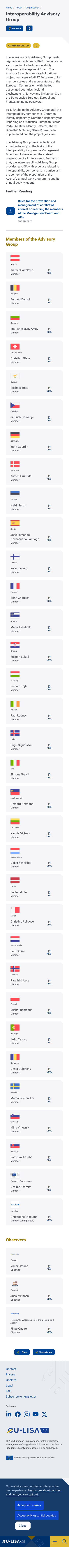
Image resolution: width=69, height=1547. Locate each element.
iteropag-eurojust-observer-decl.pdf (49, 1298)
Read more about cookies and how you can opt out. (33, 1492)
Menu (54, 1541)
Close (22, 1525)
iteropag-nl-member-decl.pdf (49, 953)
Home (9, 7)
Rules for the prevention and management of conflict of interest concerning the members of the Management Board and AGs (40, 209)
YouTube (35, 1414)
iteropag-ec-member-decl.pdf (49, 1189)
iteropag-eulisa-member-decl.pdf (49, 1218)
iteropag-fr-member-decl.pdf (49, 600)
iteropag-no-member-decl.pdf (49, 982)
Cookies (11, 1380)
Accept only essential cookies (36, 1515)
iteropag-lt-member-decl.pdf (49, 835)
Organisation (32, 7)
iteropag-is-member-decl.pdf (49, 747)
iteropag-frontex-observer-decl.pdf (49, 1330)
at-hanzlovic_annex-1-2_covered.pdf (49, 272)
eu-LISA (15, 1541)
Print (29, 28)
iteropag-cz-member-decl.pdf (49, 419)
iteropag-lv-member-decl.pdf (49, 894)
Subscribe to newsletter (21, 1396)
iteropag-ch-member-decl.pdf (49, 360)
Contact (11, 1369)
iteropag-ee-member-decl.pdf (49, 507)
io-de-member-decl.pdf (49, 448)
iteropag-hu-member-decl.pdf (49, 688)
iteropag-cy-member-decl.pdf (49, 390)
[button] (22, 1352)
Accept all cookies (29, 1505)
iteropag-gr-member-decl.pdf (49, 629)
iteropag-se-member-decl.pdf (49, 1100)
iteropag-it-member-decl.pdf (49, 776)
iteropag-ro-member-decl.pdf (49, 1070)
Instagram (27, 1414)
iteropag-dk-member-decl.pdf (49, 478)
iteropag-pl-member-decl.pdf (49, 1012)
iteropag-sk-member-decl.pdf (49, 1159)
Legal (9, 1385)
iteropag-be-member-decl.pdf (49, 301)
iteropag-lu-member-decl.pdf (49, 864)
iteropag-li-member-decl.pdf (49, 806)
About (19, 7)
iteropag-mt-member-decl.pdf (49, 923)
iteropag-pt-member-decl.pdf (49, 1041)
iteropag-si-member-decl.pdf (49, 1129)
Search (64, 1541)
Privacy (10, 1374)
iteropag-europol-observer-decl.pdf (49, 1268)
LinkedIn (9, 1414)
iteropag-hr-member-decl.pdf (49, 658)
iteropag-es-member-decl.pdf (49, 539)
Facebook (18, 1414)
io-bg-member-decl (49, 331)
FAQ (8, 1391)
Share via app (45, 1352)
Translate (16, 28)
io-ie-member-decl (49, 717)
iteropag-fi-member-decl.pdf (49, 570)
